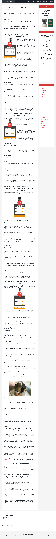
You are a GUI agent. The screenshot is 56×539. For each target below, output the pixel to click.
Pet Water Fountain (44, 88)
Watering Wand (43, 140)
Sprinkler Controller (44, 94)
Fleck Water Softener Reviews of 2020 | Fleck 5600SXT (47, 50)
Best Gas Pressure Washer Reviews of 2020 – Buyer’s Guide (47, 40)
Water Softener (43, 123)
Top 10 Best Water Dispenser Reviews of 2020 (46, 77)
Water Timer (43, 129)
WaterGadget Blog (43, 131)
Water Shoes (43, 121)
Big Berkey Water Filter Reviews (19, 8)
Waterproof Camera (44, 144)
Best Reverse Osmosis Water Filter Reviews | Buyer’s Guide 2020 (46, 58)
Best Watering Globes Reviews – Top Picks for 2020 (47, 36)
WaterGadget (8, 1)
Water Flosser (43, 109)
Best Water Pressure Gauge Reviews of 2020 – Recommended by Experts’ (47, 45)
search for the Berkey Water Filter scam (16, 398)
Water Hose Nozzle (44, 115)
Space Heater (43, 92)
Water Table (43, 127)
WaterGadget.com (16, 503)
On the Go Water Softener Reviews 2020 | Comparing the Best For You (47, 72)
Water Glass (43, 111)
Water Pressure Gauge (44, 119)
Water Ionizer (43, 117)
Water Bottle (43, 100)
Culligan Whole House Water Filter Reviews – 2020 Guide (46, 54)
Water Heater (43, 113)
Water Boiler (43, 98)
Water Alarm (43, 96)
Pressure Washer (43, 90)
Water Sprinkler (43, 125)
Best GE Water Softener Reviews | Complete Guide (47, 63)
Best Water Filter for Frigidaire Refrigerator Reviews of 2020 (47, 67)
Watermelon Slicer (43, 142)
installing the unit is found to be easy (16, 493)
